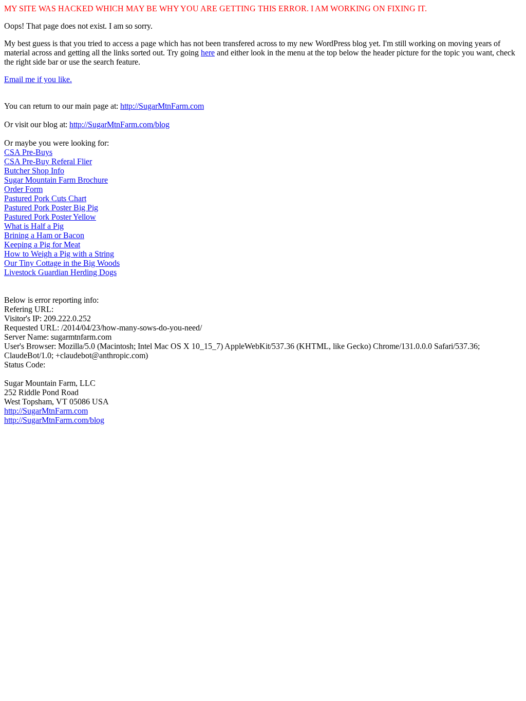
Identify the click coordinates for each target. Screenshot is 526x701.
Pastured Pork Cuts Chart (45, 198)
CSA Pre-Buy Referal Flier (48, 161)
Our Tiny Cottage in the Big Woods (62, 263)
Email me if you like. (38, 79)
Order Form (23, 189)
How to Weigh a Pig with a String (59, 253)
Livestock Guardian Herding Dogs (60, 272)
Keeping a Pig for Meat (42, 244)
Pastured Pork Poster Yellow (50, 216)
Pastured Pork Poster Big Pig (51, 207)
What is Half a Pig (34, 226)
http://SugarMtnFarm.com (162, 106)
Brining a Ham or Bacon (44, 235)
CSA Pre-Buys (28, 152)
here (208, 52)
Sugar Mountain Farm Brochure (56, 180)
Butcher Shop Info (34, 170)
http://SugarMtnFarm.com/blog (119, 124)
